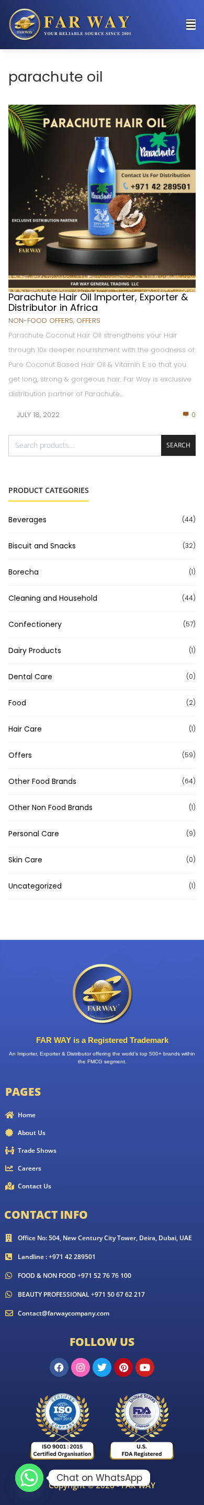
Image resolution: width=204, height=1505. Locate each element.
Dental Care (30, 676)
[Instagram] (80, 1367)
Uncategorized (35, 886)
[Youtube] (144, 1367)
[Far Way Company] (71, 24)
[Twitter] (102, 1367)
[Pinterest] (123, 1367)
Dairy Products (34, 650)
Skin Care (25, 860)
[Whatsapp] (29, 1478)
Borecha (23, 572)
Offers (88, 320)
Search (178, 445)
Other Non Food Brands (50, 807)
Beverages (27, 519)
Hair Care (25, 729)
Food (17, 703)
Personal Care (33, 833)
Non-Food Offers (40, 320)
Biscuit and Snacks (42, 546)
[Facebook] (59, 1367)
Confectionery (35, 624)
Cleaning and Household (52, 598)
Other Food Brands (42, 781)
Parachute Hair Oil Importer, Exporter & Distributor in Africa (98, 302)
